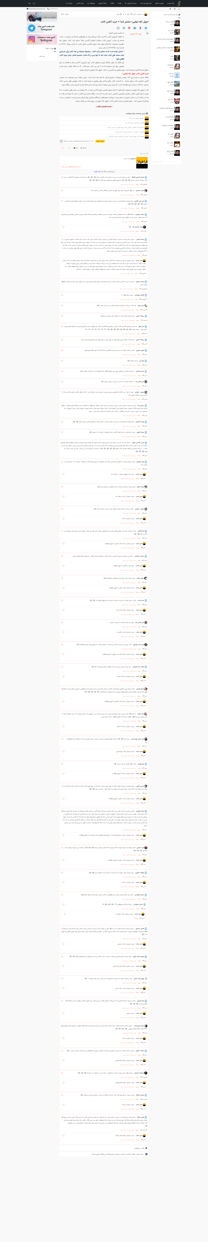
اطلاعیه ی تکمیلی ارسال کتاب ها (134, 123)
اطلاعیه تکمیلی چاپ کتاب (136, 118)
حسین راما (141, 405)
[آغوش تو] (177, 136)
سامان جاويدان (139, 895)
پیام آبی (141, 361)
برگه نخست (170, 3)
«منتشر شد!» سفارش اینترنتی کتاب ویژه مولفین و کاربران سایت (125, 127)
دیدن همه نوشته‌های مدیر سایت (71, 167)
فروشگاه (92, 3)
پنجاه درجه (170, 143)
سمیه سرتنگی (140, 281)
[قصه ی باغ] (177, 153)
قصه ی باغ (170, 151)
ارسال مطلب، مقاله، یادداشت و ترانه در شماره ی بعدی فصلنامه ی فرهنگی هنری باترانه (117, 1154)
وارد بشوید (97, 171)
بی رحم (171, 73)
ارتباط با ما (69, 3)
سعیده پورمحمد (139, 1026)
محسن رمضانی (139, 556)
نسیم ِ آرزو (170, 91)
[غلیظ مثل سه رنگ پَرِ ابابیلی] (177, 49)
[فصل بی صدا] (177, 23)
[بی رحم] (177, 75)
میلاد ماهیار (140, 487)
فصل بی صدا (169, 22)
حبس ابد (170, 30)
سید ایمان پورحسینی (137, 739)
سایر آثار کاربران (131, 3)
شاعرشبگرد (170, 65)
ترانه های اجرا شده (146, 3)
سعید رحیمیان (139, 214)
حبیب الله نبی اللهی (138, 442)
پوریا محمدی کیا (138, 227)
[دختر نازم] (177, 101)
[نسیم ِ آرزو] (177, 92)
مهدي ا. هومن (139, 392)
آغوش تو (170, 134)
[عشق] (177, 58)
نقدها (119, 3)
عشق (171, 56)
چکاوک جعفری (139, 873)
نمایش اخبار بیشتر (158, 162)
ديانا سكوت (140, 714)
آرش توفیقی (140, 462)
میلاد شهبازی (140, 811)
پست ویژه (143, 153)
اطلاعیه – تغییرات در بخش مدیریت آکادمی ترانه (130, 132)
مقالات (112, 3)
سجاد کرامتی (140, 239)
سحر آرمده (141, 600)
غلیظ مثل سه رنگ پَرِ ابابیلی (165, 47)
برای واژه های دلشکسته (166, 108)
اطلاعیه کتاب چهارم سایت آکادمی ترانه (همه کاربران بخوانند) (126, 136)
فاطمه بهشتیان (139, 295)
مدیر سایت (127, 158)
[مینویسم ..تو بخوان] (177, 127)
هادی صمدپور (140, 928)
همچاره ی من (169, 117)
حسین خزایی (140, 786)
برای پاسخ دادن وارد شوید (127, 184)
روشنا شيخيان (140, 422)
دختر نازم (170, 99)
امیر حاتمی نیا (140, 381)
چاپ (118, 14)
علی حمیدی (140, 847)
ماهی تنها (170, 82)
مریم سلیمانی (140, 371)
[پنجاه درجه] (177, 144)
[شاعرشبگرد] (177, 66)
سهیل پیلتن (140, 578)
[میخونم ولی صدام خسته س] (177, 40)
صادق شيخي (140, 689)
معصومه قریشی (139, 1073)
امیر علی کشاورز (139, 201)
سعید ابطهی (140, 432)
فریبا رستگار (140, 1117)
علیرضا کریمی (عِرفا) (138, 177)
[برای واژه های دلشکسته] (177, 110)
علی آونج (141, 326)
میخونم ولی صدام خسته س (165, 39)
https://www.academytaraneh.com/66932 (76, 141)
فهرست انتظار (159, 3)
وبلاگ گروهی (102, 3)
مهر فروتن (141, 764)
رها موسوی (140, 1001)
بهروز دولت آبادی (139, 978)
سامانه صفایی (140, 1051)
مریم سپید (141, 305)
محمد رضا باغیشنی (138, 667)
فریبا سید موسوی (138, 644)
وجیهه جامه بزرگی (138, 956)
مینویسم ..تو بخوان (167, 125)
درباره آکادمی (80, 3)
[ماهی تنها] (177, 84)
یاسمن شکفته (140, 1095)
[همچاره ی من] (177, 118)
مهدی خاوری (140, 350)
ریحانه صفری (140, 316)
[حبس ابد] (177, 32)
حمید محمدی (140, 190)
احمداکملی (141, 531)
